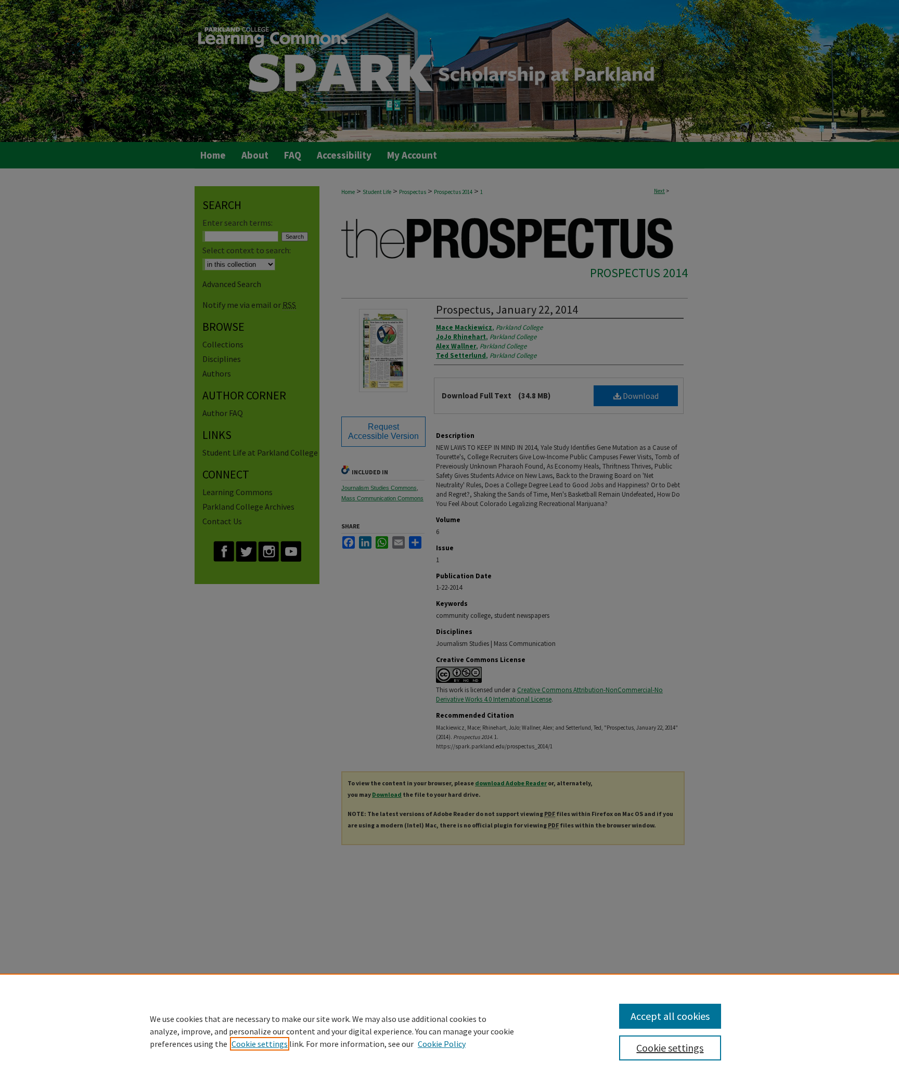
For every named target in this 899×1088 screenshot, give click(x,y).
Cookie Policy (442, 1044)
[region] (449, 1031)
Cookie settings (260, 1044)
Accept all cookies (670, 1015)
